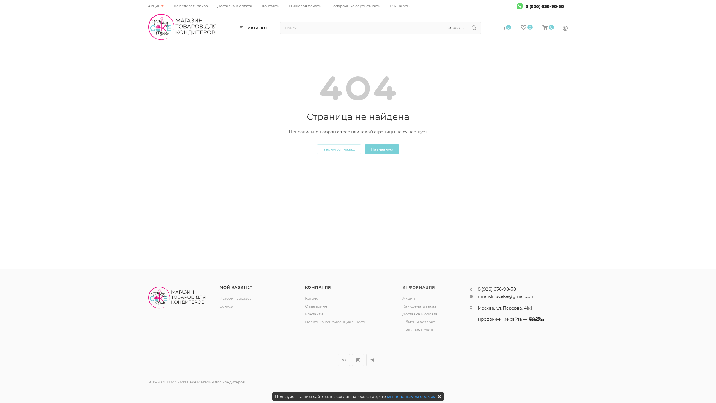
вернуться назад (339, 149)
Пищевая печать (418, 329)
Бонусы (227, 306)
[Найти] (474, 28)
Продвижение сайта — (502, 319)
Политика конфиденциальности (335, 322)
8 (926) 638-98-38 (545, 6)
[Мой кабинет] (565, 28)
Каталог (312, 298)
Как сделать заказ (419, 306)
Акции (408, 298)
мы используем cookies (411, 396)
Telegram (372, 360)
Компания (318, 287)
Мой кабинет (236, 287)
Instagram (358, 360)
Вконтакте (344, 360)
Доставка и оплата (419, 314)
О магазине (316, 306)
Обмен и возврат (418, 322)
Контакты (314, 314)
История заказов (236, 298)
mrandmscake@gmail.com (506, 296)
